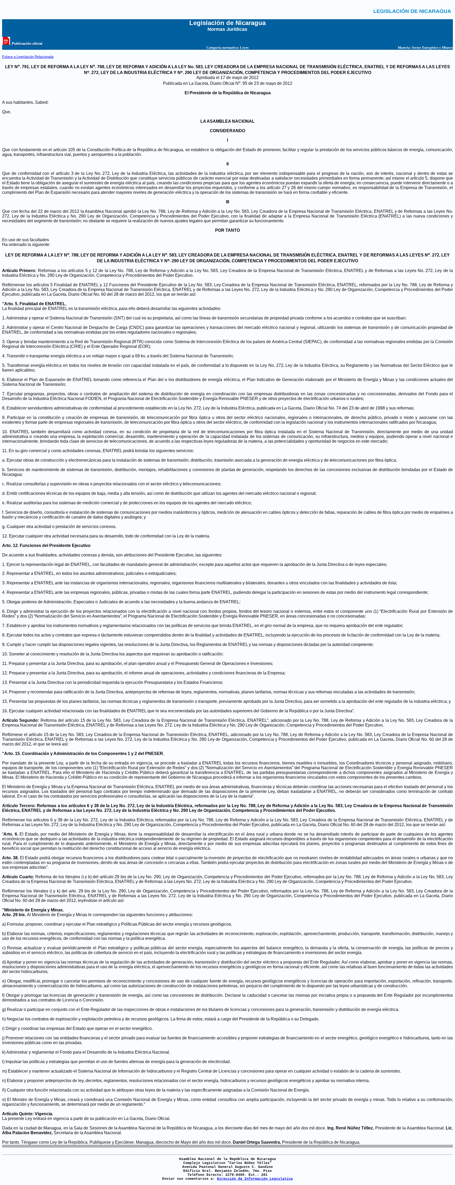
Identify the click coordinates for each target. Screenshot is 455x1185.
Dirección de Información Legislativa (255, 1179)
